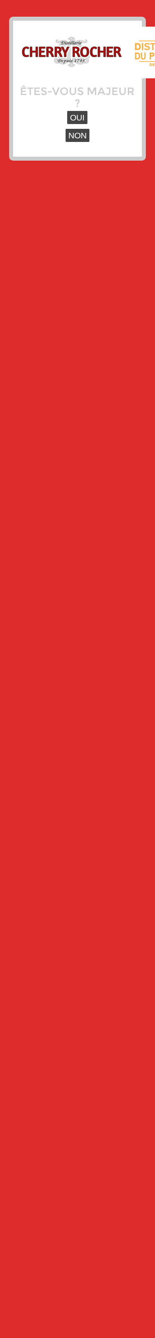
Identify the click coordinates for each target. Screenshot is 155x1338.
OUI (77, 117)
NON (77, 135)
